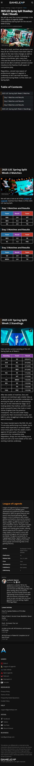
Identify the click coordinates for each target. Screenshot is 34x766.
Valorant (6, 676)
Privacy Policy (5, 691)
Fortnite (6, 682)
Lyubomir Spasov (17, 26)
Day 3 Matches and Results (14, 105)
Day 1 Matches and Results (14, 97)
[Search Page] (32, 2)
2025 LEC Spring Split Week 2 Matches (16, 93)
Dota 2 (5, 663)
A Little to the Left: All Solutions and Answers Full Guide (16, 629)
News (25, 8)
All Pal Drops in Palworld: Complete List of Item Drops (15, 636)
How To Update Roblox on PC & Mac (14, 611)
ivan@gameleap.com (7, 737)
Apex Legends (7, 673)
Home (2, 8)
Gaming (7, 8)
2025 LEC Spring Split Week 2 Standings (16, 109)
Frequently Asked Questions (10, 698)
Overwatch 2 (7, 679)
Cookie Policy (5, 701)
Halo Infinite (7, 670)
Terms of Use (5, 695)
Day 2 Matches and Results (14, 101)
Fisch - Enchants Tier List (10, 623)
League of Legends (16, 8)
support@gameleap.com (9, 710)
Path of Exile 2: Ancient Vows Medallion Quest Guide (17, 617)
